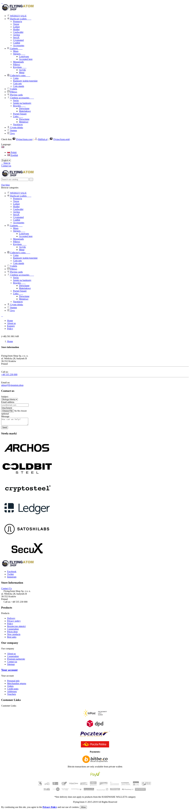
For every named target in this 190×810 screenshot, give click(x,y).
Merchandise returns (16, 683)
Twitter (10, 574)
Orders (10, 686)
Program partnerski (16, 659)
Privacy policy (14, 621)
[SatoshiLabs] (27, 538)
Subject (4, 396)
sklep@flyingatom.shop (12, 385)
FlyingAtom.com (24, 139)
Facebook (11, 571)
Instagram (11, 577)
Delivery (11, 618)
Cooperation (13, 629)
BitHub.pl (43, 139)
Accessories (18, 45)
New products (13, 634)
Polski (13, 152)
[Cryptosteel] (27, 497)
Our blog (5, 185)
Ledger (16, 27)
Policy (10, 623)
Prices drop (12, 631)
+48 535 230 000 (9, 374)
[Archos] (27, 456)
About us (11, 653)
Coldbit (16, 43)
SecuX (16, 37)
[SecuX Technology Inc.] (27, 558)
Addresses (12, 691)
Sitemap (11, 664)
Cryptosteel (18, 40)
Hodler (16, 29)
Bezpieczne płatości (16, 626)
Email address (7, 402)
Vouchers (11, 694)
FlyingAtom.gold (61, 139)
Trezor (16, 24)
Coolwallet (18, 32)
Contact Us (6, 588)
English (14, 155)
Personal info (13, 681)
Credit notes (12, 689)
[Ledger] (27, 517)
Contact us (6, 165)
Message (5, 416)
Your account (9, 669)
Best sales (11, 637)
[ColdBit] (27, 477)
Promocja (17, 21)
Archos (16, 35)
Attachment (6, 408)
